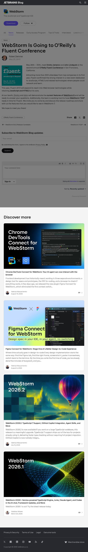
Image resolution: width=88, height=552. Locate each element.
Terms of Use (27, 532)
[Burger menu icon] (85, 2)
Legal (38, 532)
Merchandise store (75, 543)
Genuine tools (50, 532)
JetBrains (21, 547)
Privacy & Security (11, 532)
